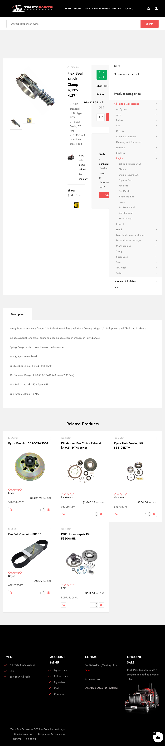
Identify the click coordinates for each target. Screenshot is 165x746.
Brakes (119, 120)
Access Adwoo (93, 679)
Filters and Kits (126, 196)
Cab (118, 125)
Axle (118, 115)
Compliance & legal (54, 729)
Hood (119, 229)
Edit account (61, 676)
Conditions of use (23, 734)
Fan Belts (123, 185)
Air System (121, 109)
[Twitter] (72, 195)
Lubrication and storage (128, 240)
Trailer (119, 273)
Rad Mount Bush (127, 207)
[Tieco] (76, 204)
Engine (119, 158)
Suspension (122, 257)
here (87, 670)
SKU (99, 86)
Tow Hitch (121, 267)
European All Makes (125, 281)
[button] (48, 509)
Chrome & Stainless (126, 136)
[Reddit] (80, 195)
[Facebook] (68, 195)
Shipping (31, 739)
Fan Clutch (124, 191)
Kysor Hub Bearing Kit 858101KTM (128, 445)
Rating (100, 94)
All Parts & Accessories (126, 104)
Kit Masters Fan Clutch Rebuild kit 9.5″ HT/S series (81, 445)
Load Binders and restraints (130, 235)
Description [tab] (17, 314)
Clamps (122, 169)
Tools (118, 262)
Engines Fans (125, 180)
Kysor (11, 493)
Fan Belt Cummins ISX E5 (24, 534)
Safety (119, 251)
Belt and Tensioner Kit (130, 164)
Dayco (11, 576)
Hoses (122, 202)
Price (86, 102)
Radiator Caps (126, 213)
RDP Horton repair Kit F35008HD (75, 536)
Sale (116, 287)
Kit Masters (67, 497)
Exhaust (120, 224)
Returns (17, 739)
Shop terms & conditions (51, 734)
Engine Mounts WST (129, 175)
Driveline (120, 147)
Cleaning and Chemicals (128, 142)
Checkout (59, 694)
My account (60, 670)
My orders (59, 682)
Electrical (120, 153)
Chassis (120, 131)
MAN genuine (123, 246)
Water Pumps (125, 218)
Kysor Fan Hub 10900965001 (28, 443)
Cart (56, 688)
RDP (63, 588)
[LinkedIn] (76, 195)
